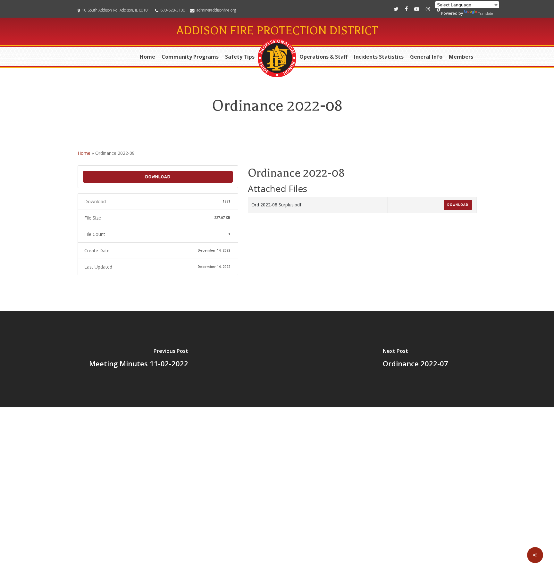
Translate (485, 13)
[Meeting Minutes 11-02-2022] (138, 359)
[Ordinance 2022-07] (415, 359)
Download (158, 176)
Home (84, 153)
